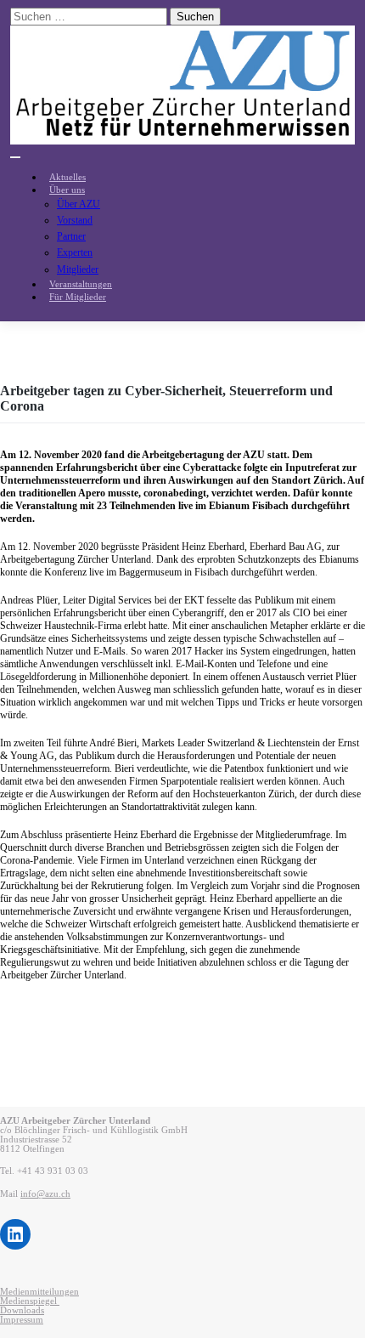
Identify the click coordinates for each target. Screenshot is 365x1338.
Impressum (21, 1319)
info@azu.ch (45, 1194)
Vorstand (75, 220)
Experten (75, 252)
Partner (71, 236)
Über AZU (78, 204)
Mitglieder (77, 269)
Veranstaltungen (80, 284)
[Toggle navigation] (15, 157)
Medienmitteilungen (39, 1291)
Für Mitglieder (77, 297)
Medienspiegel (29, 1301)
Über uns (67, 190)
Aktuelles (67, 177)
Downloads (22, 1310)
